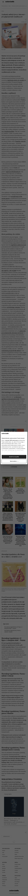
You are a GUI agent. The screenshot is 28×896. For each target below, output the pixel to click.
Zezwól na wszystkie (14, 456)
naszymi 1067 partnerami (11, 440)
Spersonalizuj (13, 461)
